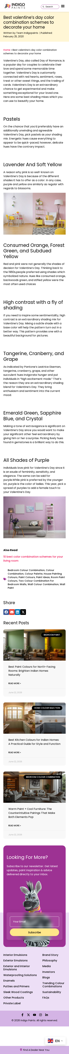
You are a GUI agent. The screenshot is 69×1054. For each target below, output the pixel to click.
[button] (63, 6)
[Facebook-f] (22, 1015)
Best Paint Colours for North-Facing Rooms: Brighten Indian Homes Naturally (31, 671)
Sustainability (51, 992)
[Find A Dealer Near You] (21, 1049)
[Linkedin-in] (47, 1015)
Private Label (12, 1003)
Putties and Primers (16, 986)
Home (6, 50)
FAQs (45, 998)
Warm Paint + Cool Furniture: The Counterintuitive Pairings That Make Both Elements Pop (31, 813)
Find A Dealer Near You (36, 1050)
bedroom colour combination (26, 570)
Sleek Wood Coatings (18, 992)
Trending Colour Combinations (53, 984)
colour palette (34, 573)
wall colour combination (43, 584)
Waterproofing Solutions (20, 975)
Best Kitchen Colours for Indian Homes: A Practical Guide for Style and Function (34, 742)
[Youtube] (34, 1015)
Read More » (14, 683)
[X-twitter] (28, 1015)
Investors (48, 972)
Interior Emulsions (15, 955)
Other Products (13, 998)
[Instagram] (41, 1015)
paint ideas (43, 577)
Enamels (9, 981)
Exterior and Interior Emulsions (16, 967)
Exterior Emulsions (15, 960)
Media (46, 966)
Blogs (46, 977)
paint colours (27, 577)
